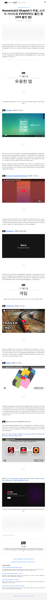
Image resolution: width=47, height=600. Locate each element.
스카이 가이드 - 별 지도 (25, 434)
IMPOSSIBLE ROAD (21, 480)
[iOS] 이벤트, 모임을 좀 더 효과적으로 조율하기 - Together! (12, 573)
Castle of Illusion (15, 478)
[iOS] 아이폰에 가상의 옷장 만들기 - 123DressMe (10, 579)
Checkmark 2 (10, 231)
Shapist (8, 363)
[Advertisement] (23, 33)
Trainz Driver (10, 306)
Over (36, 434)
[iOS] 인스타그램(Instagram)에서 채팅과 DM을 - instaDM (12, 567)
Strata (25, 478)
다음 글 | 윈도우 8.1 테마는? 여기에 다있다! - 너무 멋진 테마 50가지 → (23, 561)
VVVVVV (32, 478)
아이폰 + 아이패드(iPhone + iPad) (23, 7)
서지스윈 (29, 20)
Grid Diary (9, 110)
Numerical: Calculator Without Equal (16, 176)
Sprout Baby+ (15, 435)
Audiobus (15, 434)
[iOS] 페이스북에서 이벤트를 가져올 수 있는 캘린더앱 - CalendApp (13, 585)
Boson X (10, 480)
